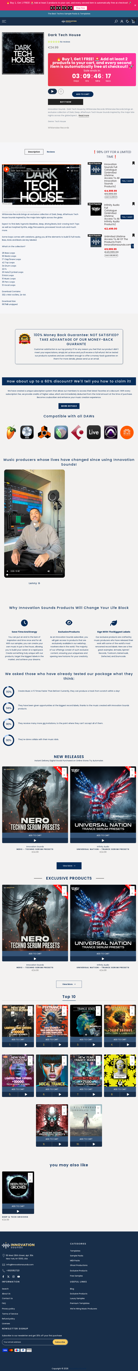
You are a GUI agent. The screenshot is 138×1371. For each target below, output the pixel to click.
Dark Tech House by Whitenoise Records (27, 211)
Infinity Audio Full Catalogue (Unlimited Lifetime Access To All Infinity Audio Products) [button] (111, 214)
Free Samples (76, 1275)
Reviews (51, 151)
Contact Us (7, 1298)
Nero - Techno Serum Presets (35, 849)
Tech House (60, 121)
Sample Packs (76, 1255)
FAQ (4, 1303)
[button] (54, 41)
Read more (84, 115)
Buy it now (65, 102)
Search (5, 1288)
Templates (75, 1250)
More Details (69, 406)
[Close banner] (135, 5)
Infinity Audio (103, 846)
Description (34, 151)
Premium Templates (79, 1303)
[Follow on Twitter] (8, 1276)
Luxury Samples (77, 1298)
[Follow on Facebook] (3, 1276)
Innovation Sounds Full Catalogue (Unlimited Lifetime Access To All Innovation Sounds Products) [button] (111, 175)
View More (67, 865)
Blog (72, 1288)
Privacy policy (8, 1308)
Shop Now (80, 8)
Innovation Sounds (8, 211)
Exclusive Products (78, 1270)
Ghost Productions (78, 1265)
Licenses (6, 1323)
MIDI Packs (75, 1260)
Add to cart (35, 835)
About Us (6, 1293)
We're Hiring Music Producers (83, 1308)
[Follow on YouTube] (18, 1276)
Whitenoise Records (58, 127)
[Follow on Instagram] (13, 1276)
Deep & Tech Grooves (15, 1217)
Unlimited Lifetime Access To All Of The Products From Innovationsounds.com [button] (117, 240)
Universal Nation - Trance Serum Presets (103, 849)
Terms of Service (10, 1313)
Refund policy (8, 1318)
